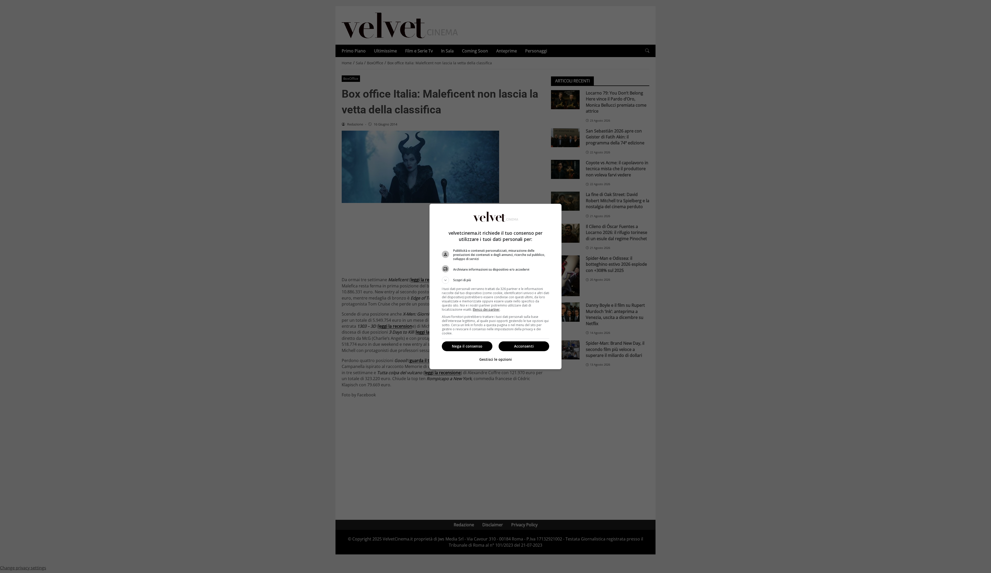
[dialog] (495, 286)
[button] (495, 280)
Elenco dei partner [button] (486, 309)
